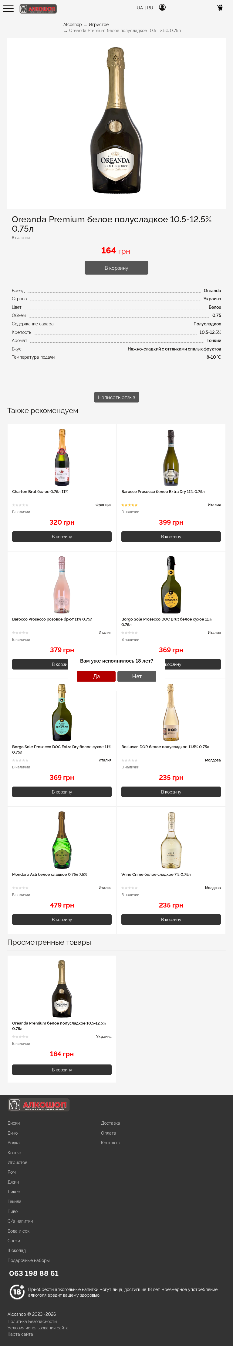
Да (96, 676)
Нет (137, 676)
